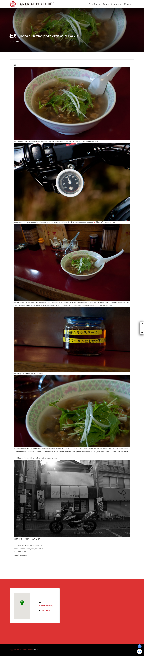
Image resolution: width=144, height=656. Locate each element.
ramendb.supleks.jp (46, 606)
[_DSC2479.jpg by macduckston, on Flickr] (72, 411)
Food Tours (94, 4)
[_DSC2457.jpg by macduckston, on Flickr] (72, 182)
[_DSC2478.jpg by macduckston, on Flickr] (72, 262)
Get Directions (47, 610)
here (94, 222)
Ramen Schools (111, 4)
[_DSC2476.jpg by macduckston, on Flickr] (72, 339)
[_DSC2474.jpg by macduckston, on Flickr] (72, 498)
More (126, 4)
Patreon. (35, 650)
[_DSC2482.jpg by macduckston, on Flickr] (72, 103)
